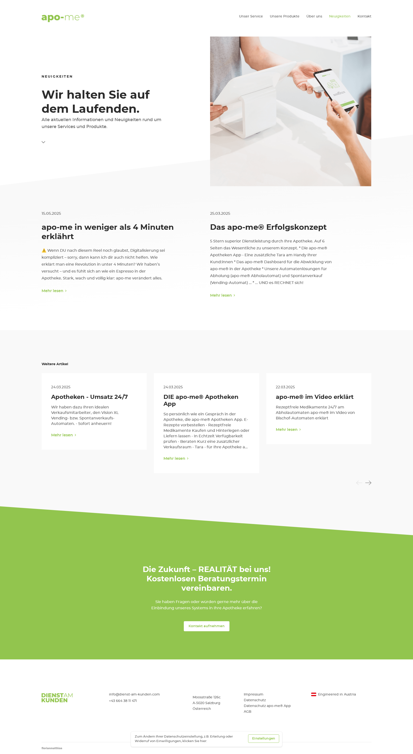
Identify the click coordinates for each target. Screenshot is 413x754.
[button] (359, 483)
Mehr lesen (52, 291)
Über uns (314, 16)
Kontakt (364, 16)
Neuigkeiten (340, 16)
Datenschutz (255, 700)
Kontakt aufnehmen (207, 626)
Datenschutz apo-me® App (267, 706)
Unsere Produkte (284, 16)
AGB (247, 711)
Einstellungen (263, 738)
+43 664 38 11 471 (123, 701)
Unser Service (251, 16)
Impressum (253, 694)
